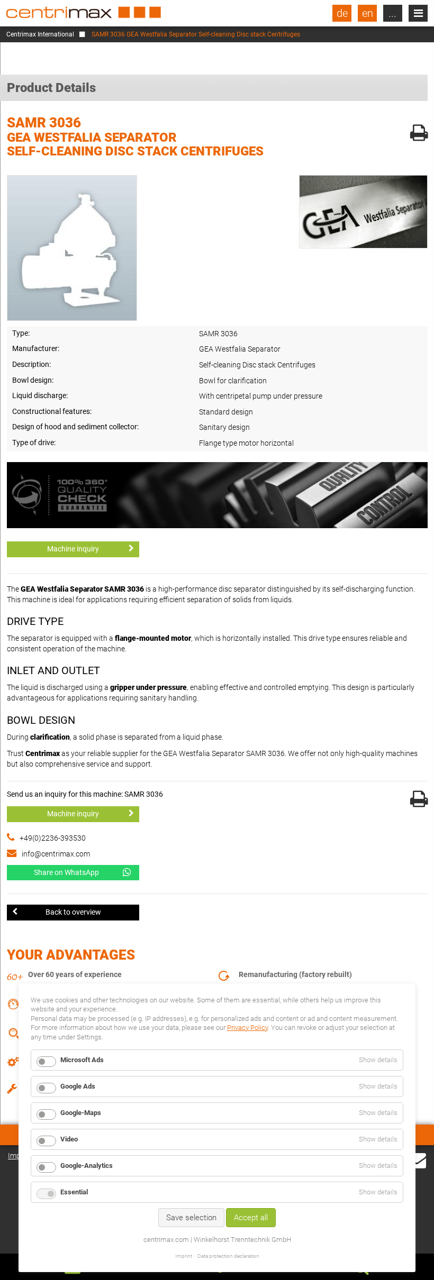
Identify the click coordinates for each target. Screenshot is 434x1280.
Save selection (191, 1217)
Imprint (183, 1256)
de (342, 13)
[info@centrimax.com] (416, 1159)
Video (69, 1139)
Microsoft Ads (82, 1060)
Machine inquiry (73, 549)
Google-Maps (80, 1113)
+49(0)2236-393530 (53, 838)
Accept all (251, 1217)
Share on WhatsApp (66, 872)
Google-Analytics (86, 1166)
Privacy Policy (247, 1028)
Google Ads (77, 1086)
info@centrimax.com (56, 854)
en (367, 13)
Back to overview (73, 912)
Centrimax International (40, 34)
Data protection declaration (228, 1256)
